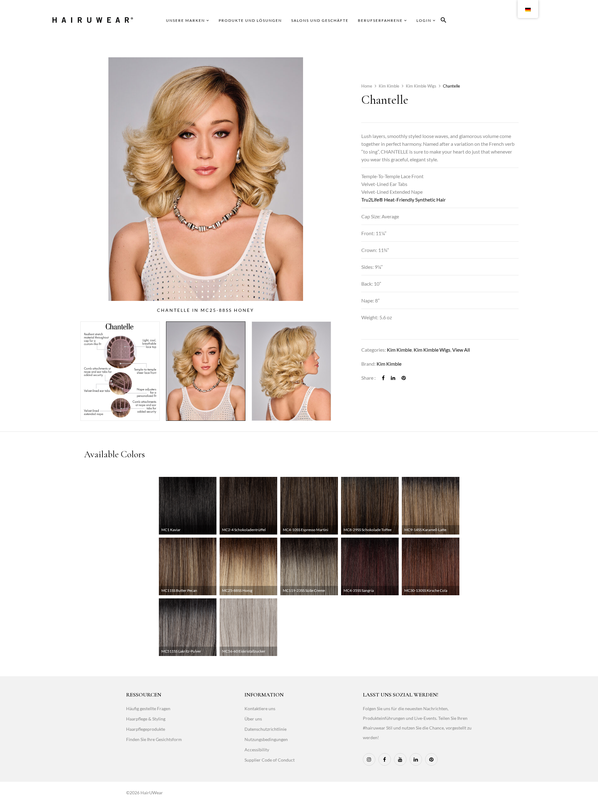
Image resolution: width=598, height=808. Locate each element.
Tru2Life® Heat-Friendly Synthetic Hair (403, 199)
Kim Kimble (389, 85)
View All (461, 350)
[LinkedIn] (393, 378)
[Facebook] (383, 378)
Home (366, 85)
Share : (368, 378)
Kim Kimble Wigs (421, 85)
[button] (443, 21)
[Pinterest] (403, 378)
